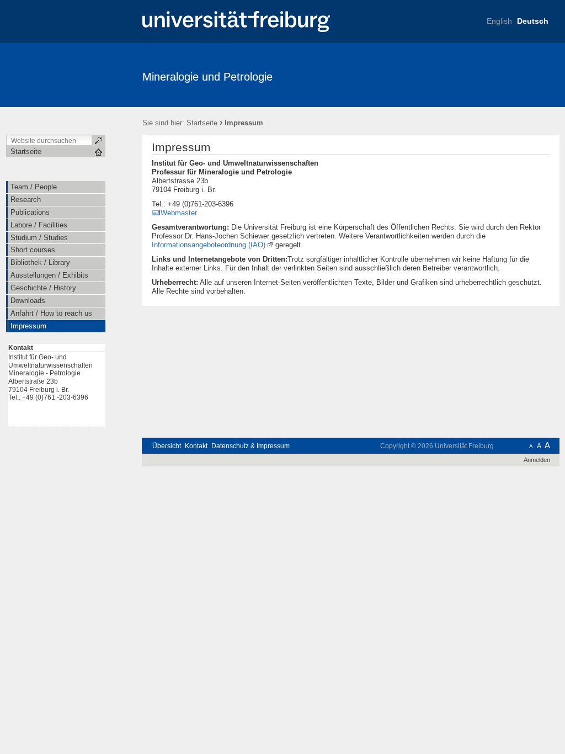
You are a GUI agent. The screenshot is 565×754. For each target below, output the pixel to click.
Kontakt (196, 446)
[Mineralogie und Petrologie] (505, 74)
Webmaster (179, 213)
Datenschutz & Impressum (250, 446)
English (499, 21)
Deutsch (532, 21)
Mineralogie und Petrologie (207, 77)
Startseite (201, 123)
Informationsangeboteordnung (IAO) (208, 245)
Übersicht (166, 446)
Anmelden (537, 459)
